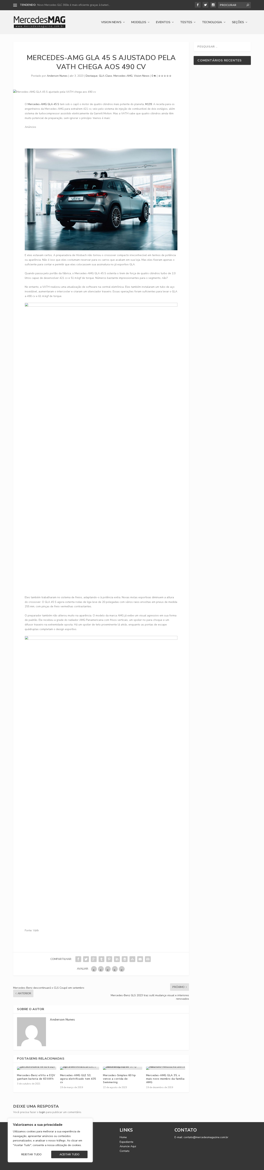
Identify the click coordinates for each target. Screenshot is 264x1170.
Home (123, 1137)
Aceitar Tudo (69, 1154)
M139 (148, 104)
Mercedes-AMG (123, 76)
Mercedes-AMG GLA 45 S (43, 104)
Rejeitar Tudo (31, 1154)
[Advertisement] (95, 138)
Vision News (111, 22)
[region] (50, 1140)
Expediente (126, 1142)
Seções (238, 22)
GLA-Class (105, 76)
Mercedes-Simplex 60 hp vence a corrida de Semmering (119, 1078)
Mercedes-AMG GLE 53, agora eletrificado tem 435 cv (78, 1078)
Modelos (138, 22)
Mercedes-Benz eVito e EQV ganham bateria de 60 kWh (36, 1077)
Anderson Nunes (57, 76)
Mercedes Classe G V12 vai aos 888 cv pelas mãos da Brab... (74, 5)
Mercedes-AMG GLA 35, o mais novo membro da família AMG (165, 1078)
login (42, 1112)
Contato (124, 1151)
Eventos (163, 22)
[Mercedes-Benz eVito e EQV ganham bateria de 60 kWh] (36, 1068)
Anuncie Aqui (128, 1146)
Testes (186, 22)
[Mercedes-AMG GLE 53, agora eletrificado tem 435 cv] (79, 1068)
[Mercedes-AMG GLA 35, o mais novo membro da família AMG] (165, 1068)
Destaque (92, 76)
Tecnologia (212, 22)
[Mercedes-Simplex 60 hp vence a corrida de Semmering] (122, 1068)
